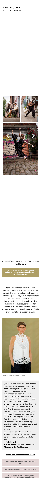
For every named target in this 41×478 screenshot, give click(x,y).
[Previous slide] (7, 135)
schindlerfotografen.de (17, 375)
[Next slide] (33, 135)
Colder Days (21, 264)
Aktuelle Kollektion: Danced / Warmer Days (20, 462)
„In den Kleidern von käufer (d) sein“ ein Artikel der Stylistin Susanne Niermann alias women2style (20, 272)
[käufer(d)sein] (16, 8)
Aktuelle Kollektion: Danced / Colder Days (20, 469)
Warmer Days (33, 261)
